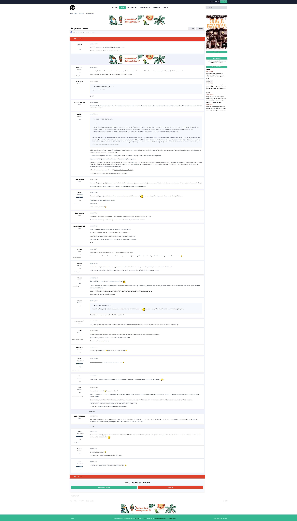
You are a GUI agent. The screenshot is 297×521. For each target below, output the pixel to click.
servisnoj (137, 518)
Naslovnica (92, 32)
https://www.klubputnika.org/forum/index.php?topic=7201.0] (105, 291)
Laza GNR (79, 330)
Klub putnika (209, 104)
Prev (75, 38)
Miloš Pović (79, 347)
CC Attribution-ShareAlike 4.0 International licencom (165, 518)
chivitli (79, 192)
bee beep (79, 44)
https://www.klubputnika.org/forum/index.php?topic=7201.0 (136, 291)
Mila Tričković (209, 71)
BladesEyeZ (79, 81)
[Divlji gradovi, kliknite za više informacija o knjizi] (216, 16)
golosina (79, 249)
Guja (79, 387)
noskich (79, 114)
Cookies (72, 518)
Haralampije (75, 32)
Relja (79, 376)
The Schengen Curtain (96, 362)
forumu (144, 518)
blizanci (79, 278)
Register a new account (104, 487)
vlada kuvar (79, 67)
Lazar (79, 461)
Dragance (79, 448)
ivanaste (79, 300)
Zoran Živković (209, 94)
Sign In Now (170, 487)
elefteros (79, 263)
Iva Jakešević (209, 83)
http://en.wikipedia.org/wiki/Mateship (123, 170)
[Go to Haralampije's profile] (71, 32)
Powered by (220, 518)
